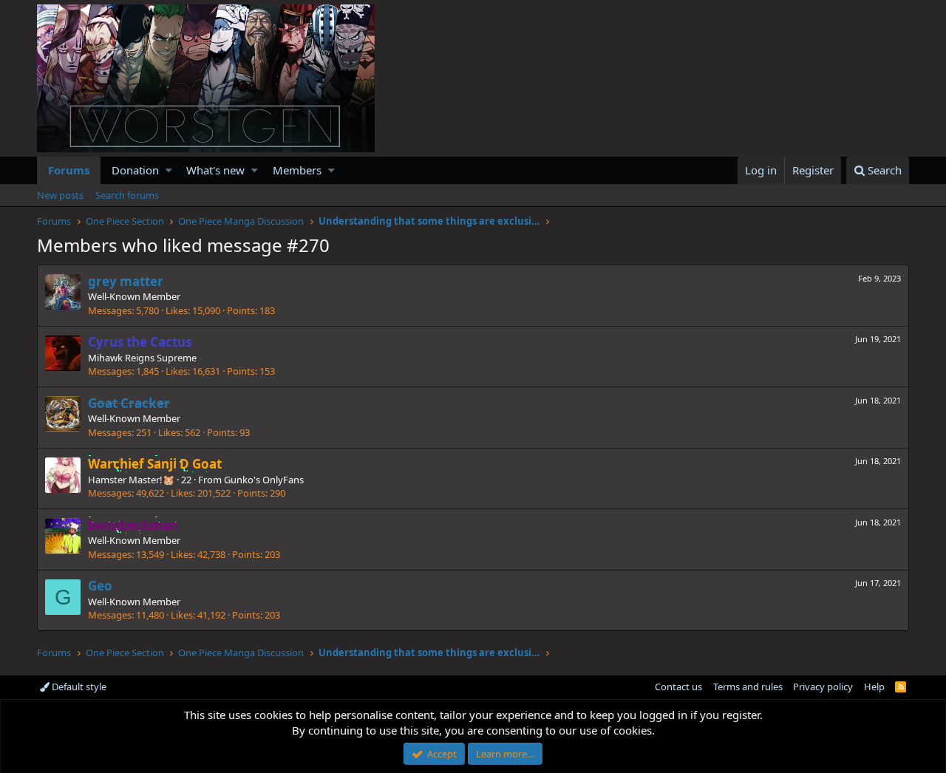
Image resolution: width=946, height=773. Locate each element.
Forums (68, 170)
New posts (60, 195)
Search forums (127, 195)
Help (874, 686)
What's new (215, 170)
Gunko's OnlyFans (264, 479)
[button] (169, 170)
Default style (78, 686)
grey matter (125, 281)
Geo (100, 585)
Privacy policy (823, 686)
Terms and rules (748, 686)
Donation (135, 170)
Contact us (678, 686)
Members (297, 170)
